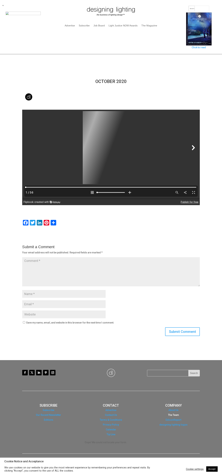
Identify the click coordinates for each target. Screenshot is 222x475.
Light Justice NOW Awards (123, 25)
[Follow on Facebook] (25, 372)
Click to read (199, 47)
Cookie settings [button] (195, 469)
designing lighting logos (173, 424)
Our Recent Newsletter (48, 415)
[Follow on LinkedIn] (39, 372)
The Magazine (149, 25)
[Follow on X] (32, 372)
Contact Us (111, 415)
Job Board (99, 25)
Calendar (111, 429)
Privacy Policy (111, 424)
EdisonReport (173, 419)
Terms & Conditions (111, 419)
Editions (48, 419)
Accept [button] (212, 469)
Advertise (70, 25)
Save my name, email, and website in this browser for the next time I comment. (70, 322)
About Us (173, 410)
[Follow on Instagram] (53, 372)
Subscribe (84, 25)
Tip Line (111, 434)
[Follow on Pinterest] (46, 372)
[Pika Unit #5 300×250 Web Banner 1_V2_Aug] (23, 14)
